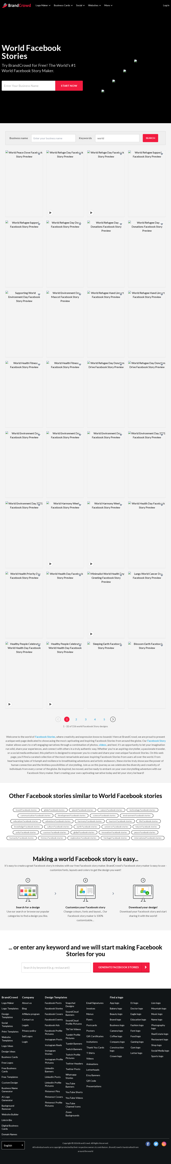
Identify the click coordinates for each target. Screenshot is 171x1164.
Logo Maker (42, 5)
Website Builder (10, 1114)
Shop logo (156, 1045)
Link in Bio (7, 1120)
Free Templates (10, 1076)
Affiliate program (31, 1014)
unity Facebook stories (26, 832)
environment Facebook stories (136, 815)
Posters (90, 1030)
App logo (114, 1002)
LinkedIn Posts (53, 1076)
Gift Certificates (95, 1036)
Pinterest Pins (52, 1091)
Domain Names (9, 1134)
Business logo (117, 1025)
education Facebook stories (25, 821)
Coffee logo (116, 1036)
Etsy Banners (93, 1075)
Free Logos (7, 1062)
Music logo (156, 1014)
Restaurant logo (159, 1039)
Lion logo (156, 1002)
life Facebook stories (148, 821)
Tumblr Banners (74, 1043)
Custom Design (10, 1082)
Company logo (117, 1041)
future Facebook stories (146, 826)
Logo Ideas (7, 1046)
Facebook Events (54, 1019)
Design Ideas (8, 1051)
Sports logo (157, 1056)
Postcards (91, 1025)
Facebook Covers (54, 1014)
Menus (90, 1014)
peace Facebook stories (144, 832)
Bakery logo (116, 1008)
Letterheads (92, 1069)
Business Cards (62, 5)
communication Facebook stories (35, 815)
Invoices (90, 1008)
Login (25, 1041)
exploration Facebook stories (83, 838)
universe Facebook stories (116, 826)
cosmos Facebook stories (54, 832)
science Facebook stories (104, 815)
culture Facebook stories (58, 826)
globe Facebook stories (54, 810)
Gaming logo (137, 1041)
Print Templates (10, 1031)
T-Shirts (90, 1053)
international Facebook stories (147, 838)
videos (102, 744)
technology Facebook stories (142, 810)
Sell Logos (27, 1036)
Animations (92, 1064)
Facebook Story (156, 740)
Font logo (135, 1030)
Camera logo (116, 1030)
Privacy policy (29, 1030)
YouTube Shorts (74, 1092)
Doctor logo (137, 1008)
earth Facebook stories (87, 826)
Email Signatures (95, 1002)
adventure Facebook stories (57, 821)
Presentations (93, 1086)
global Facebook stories (83, 832)
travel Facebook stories (26, 810)
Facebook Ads (52, 1025)
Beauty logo (116, 1014)
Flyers (89, 1019)
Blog (24, 1008)
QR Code (91, 1080)
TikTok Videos (73, 1029)
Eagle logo (136, 1014)
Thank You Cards (95, 1047)
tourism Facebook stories (120, 821)
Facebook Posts (53, 1002)
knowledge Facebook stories (27, 826)
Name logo (156, 1019)
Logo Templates (10, 1008)
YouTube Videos (74, 1097)
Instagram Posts (53, 1039)
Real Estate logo (159, 1033)
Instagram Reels (53, 1045)
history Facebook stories (52, 838)
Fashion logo (137, 1025)
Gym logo (135, 1047)
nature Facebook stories (111, 810)
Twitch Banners (74, 1049)
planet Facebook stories (82, 810)
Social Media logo (160, 1050)
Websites (93, 5)
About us (27, 1002)
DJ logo (134, 1002)
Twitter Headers (74, 1063)
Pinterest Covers (54, 1096)
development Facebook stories (72, 815)
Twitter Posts (73, 1069)
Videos (90, 1058)
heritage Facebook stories (115, 838)
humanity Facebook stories (22, 838)
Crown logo (116, 1056)
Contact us (28, 1019)
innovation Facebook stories (114, 832)
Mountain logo (158, 1008)
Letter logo (136, 1053)
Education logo (138, 1019)
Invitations (92, 1041)
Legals (25, 1025)
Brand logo (115, 1019)
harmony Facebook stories (90, 821)
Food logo (136, 1036)
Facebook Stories (45, 736)
